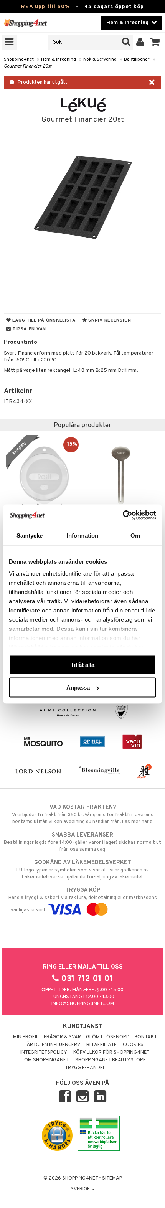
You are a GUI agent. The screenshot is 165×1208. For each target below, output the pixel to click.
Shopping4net (19, 59)
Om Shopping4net (46, 1060)
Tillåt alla (82, 664)
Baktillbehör (137, 59)
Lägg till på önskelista (43, 320)
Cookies (133, 1045)
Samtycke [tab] (29, 535)
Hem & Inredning (58, 59)
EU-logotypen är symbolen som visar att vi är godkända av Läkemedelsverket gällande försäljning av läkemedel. (82, 869)
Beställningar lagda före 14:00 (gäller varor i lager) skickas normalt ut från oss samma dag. (82, 842)
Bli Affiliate (101, 1045)
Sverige (81, 1189)
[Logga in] (140, 42)
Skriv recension (109, 320)
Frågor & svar (62, 1037)
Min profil (26, 1037)
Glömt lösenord (108, 1037)
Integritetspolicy (43, 1053)
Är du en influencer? (53, 1045)
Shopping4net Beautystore (110, 1060)
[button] (155, 42)
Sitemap (112, 1178)
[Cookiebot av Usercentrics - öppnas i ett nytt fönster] (122, 515)
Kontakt (146, 1037)
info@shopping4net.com (82, 1004)
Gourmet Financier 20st (27, 66)
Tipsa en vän (28, 329)
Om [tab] (135, 535)
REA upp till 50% (45, 6)
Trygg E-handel (85, 1068)
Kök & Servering (100, 59)
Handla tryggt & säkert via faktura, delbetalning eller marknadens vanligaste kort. (82, 900)
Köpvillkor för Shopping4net (111, 1053)
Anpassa (78, 687)
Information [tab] (82, 535)
